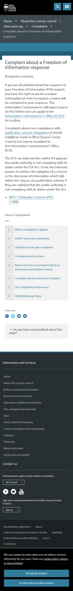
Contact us (10, 543)
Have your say (14, 26)
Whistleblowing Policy (28, 296)
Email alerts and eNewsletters (21, 538)
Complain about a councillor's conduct (37, 278)
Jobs (6, 415)
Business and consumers (18, 396)
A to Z (46, 538)
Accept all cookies (36, 573)
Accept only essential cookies (36, 583)
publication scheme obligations (27, 133)
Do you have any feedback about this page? (35, 331)
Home (8, 21)
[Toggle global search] (57, 6)
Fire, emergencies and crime (20, 409)
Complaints (40, 26)
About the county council (39, 21)
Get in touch (11, 482)
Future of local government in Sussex (25, 532)
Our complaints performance (32, 287)
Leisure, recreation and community (24, 428)
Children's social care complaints (34, 247)
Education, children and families (22, 402)
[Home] (10, 8)
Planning (9, 441)
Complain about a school (29, 256)
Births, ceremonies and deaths (21, 389)
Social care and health (16, 455)
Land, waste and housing (18, 422)
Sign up (9, 509)
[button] (67, 6)
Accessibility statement (17, 526)
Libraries (9, 435)
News (38, 526)
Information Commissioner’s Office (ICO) (33, 116)
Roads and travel (13, 448)
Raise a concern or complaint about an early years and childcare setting (37, 267)
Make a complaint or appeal (31, 229)
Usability (57, 532)
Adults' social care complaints (32, 238)
